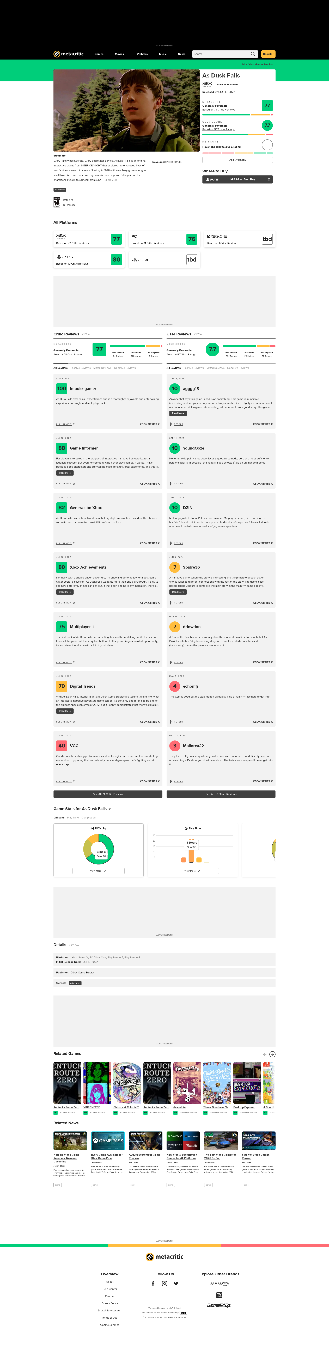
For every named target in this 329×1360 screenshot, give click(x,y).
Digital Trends (77, 686)
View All (87, 334)
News (181, 54)
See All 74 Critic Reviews (108, 794)
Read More (65, 472)
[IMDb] (183, 1313)
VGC (68, 746)
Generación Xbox (80, 507)
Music (163, 54)
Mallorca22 (188, 746)
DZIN (182, 507)
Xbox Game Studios (260, 64)
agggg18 (185, 388)
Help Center (109, 1289)
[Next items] (272, 1054)
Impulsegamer (76, 388)
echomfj (185, 686)
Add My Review (237, 159)
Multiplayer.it (76, 626)
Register (268, 54)
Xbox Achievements (82, 567)
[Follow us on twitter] (176, 1285)
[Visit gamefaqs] (219, 1307)
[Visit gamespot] (219, 1286)
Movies (119, 54)
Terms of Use (109, 1317)
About (109, 1282)
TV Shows (141, 54)
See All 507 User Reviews (221, 794)
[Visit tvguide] (219, 1297)
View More (95, 870)
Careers (109, 1296)
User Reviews (179, 334)
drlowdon (187, 626)
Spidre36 (186, 567)
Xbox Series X (150, 424)
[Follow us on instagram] (165, 1285)
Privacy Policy (109, 1303)
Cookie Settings (109, 1325)
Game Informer (78, 448)
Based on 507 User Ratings (218, 129)
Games (99, 54)
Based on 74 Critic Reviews (218, 109)
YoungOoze (188, 448)
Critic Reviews (66, 334)
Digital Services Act (109, 1310)
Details (59, 944)
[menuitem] (99, 54)
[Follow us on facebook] (153, 1285)
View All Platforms (227, 84)
